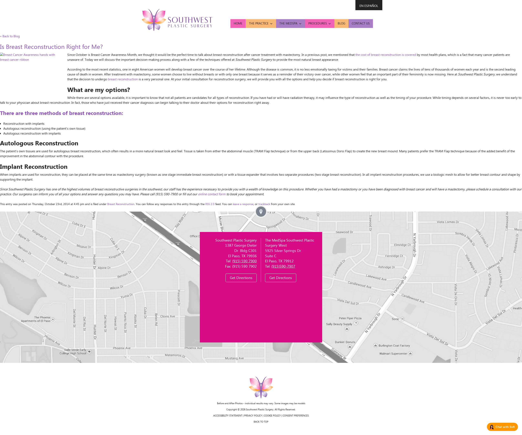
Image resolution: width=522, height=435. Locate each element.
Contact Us (361, 23)
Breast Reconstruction (120, 204)
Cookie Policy (272, 416)
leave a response (243, 204)
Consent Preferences (296, 416)
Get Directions (241, 278)
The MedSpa (288, 23)
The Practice (259, 23)
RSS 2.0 (210, 204)
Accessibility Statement (227, 416)
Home (238, 23)
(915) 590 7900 (244, 261)
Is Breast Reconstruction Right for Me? (51, 47)
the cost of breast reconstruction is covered (385, 54)
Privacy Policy (253, 416)
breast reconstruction (123, 79)
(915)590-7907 (283, 266)
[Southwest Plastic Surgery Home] (177, 20)
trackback (264, 204)
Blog (341, 23)
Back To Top (261, 422)
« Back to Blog (10, 36)
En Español (368, 6)
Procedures (317, 23)
